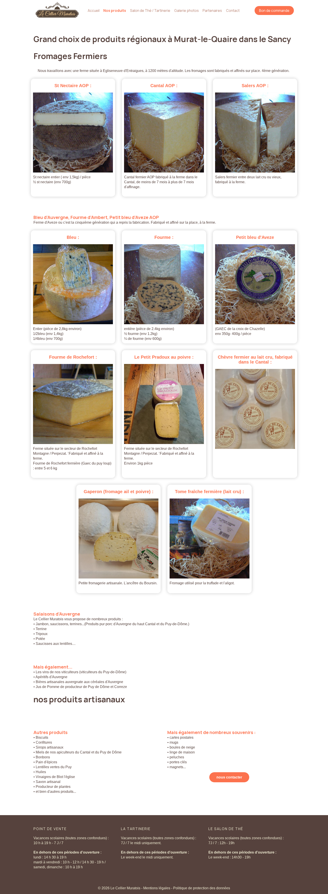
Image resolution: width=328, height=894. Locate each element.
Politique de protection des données (201, 888)
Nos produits (114, 10)
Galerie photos (186, 10)
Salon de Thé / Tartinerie (150, 10)
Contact (233, 10)
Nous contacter (229, 777)
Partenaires (212, 10)
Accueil (94, 10)
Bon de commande (274, 10)
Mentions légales (157, 888)
